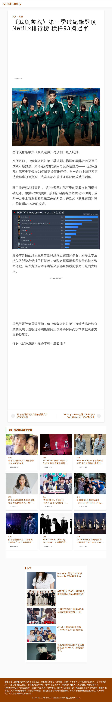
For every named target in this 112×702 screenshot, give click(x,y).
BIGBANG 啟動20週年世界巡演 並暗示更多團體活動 (55, 462)
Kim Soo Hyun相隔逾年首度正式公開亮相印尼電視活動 (90, 462)
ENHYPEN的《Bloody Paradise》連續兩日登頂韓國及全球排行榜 (55, 541)
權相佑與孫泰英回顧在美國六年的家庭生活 (21, 461)
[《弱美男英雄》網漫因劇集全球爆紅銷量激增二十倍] (41, 616)
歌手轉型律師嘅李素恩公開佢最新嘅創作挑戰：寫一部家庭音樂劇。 (21, 501)
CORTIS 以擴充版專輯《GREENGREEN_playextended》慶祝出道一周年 (90, 501)
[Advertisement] (56, 52)
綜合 (21, 17)
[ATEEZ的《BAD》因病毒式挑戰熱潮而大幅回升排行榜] (41, 598)
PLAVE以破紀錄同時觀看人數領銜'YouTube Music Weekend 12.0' (90, 541)
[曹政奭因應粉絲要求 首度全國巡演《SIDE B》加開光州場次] (41, 651)
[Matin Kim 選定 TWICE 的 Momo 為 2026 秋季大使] (41, 580)
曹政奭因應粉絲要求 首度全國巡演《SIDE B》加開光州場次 (70, 648)
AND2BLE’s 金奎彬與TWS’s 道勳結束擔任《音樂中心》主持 (55, 501)
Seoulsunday (12, 4)
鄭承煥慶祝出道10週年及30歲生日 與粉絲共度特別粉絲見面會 (21, 541)
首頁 (14, 17)
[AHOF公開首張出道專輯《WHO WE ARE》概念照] (41, 634)
